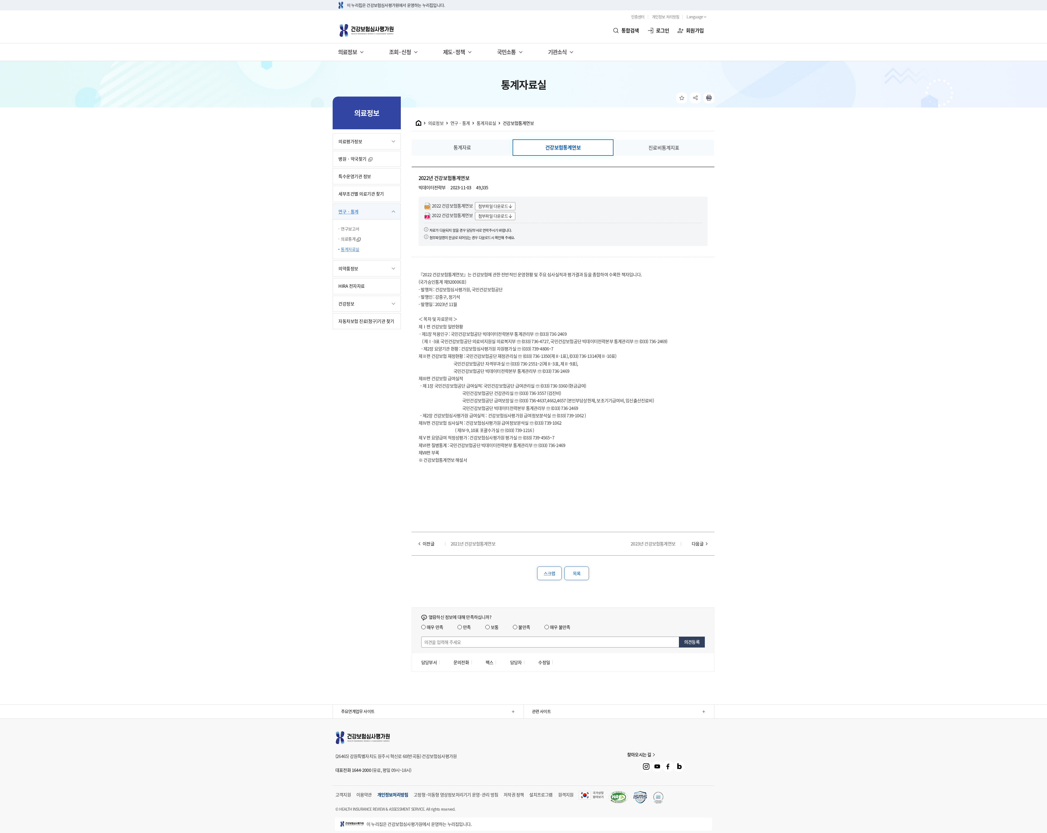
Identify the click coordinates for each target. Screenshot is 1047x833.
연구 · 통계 (348, 211)
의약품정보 (348, 268)
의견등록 (692, 642)
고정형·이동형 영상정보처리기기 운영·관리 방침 (456, 794)
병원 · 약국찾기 (352, 158)
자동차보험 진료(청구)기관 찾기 (366, 321)
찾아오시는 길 (639, 754)
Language (695, 16)
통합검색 (630, 30)
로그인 (662, 30)
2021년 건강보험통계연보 (473, 543)
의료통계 (348, 239)
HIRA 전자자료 (351, 286)
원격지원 (566, 794)
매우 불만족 (560, 627)
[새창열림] (708, 97)
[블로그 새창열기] (678, 766)
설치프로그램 (540, 794)
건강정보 (346, 303)
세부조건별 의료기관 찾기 (361, 193)
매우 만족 (435, 627)
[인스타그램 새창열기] (646, 766)
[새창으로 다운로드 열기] (640, 797)
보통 (494, 627)
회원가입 (695, 30)
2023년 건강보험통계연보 (653, 543)
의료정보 (436, 123)
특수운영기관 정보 (354, 176)
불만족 (524, 627)
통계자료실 (350, 249)
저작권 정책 (514, 794)
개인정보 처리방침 (665, 16)
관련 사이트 (541, 711)
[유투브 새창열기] (657, 766)
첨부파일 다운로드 (493, 206)
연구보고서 (350, 229)
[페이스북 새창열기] (668, 766)
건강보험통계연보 (518, 123)
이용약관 (364, 794)
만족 (467, 627)
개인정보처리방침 (392, 794)
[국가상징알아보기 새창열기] (591, 795)
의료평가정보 (350, 141)
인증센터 (638, 16)
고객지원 (343, 794)
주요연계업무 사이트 (357, 711)
